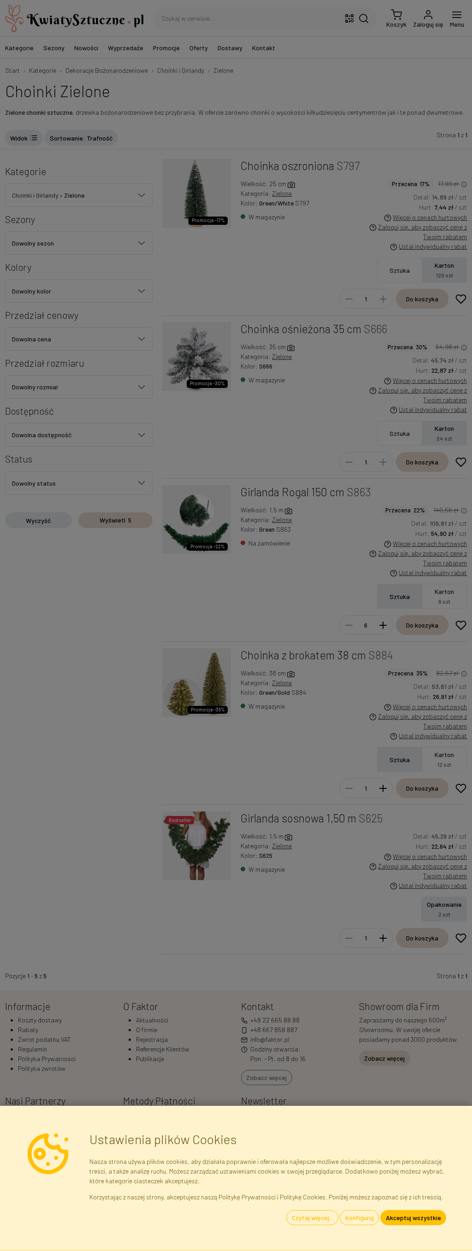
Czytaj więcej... (312, 1218)
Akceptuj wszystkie (413, 1218)
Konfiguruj (359, 1218)
